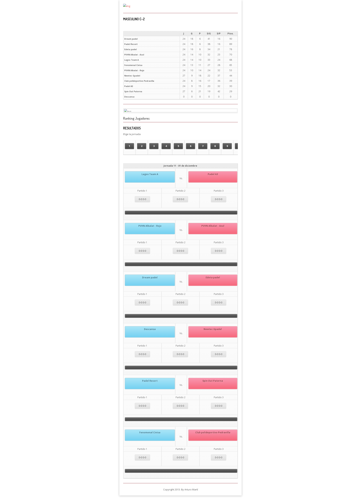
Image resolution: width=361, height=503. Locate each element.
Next (231, 110)
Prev (130, 110)
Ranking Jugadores (136, 118)
